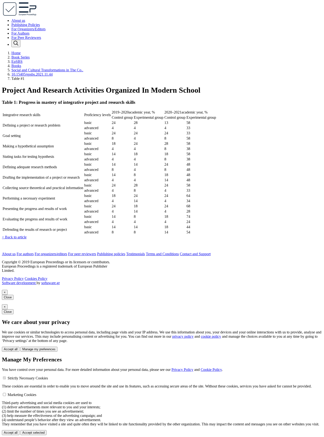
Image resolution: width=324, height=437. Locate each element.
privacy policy (183, 336)
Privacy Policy (13, 279)
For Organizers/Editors (28, 29)
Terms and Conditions (162, 254)
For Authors (20, 33)
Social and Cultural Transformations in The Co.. (47, 70)
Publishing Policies (25, 25)
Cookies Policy (36, 279)
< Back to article (14, 237)
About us (18, 20)
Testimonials (135, 254)
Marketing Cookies (22, 395)
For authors (25, 254)
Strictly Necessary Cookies (28, 378)
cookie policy (211, 336)
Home (16, 53)
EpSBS (17, 61)
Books (16, 66)
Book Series (20, 57)
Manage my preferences (39, 349)
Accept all (11, 349)
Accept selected (33, 432)
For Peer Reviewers (26, 38)
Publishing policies (111, 254)
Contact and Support (195, 254)
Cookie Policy (211, 370)
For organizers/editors (51, 254)
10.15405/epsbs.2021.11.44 (32, 74)
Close (8, 297)
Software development (19, 283)
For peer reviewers (82, 254)
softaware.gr (50, 283)
